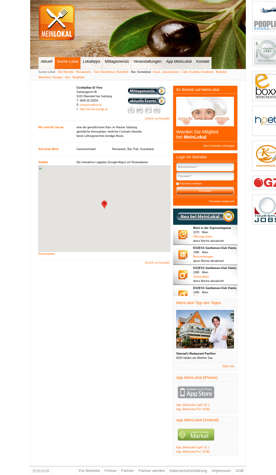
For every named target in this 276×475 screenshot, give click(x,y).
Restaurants (83, 71)
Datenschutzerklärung (188, 471)
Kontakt (202, 61)
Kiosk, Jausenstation (166, 71)
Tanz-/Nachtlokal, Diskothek (111, 71)
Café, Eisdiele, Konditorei (197, 71)
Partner (127, 471)
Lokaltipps (91, 61)
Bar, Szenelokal (141, 71)
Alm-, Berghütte (75, 77)
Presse (111, 471)
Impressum (221, 471)
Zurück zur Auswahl (157, 118)
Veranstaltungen (147, 61)
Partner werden (151, 471)
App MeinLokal (179, 61)
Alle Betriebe (66, 71)
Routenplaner (46, 253)
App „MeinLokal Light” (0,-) (192, 404)
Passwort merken (191, 183)
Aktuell (46, 61)
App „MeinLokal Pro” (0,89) (193, 409)
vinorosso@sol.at (91, 104)
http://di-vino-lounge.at (94, 109)
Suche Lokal (67, 61)
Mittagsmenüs (117, 61)
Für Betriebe (89, 471)
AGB (239, 471)
